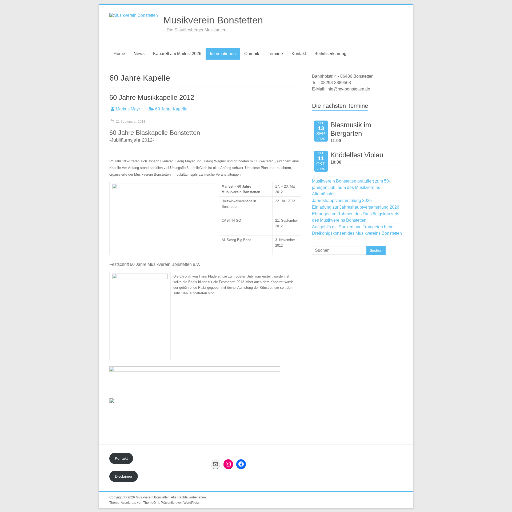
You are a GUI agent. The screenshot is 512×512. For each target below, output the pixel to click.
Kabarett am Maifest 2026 (177, 53)
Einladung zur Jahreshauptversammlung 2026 (355, 207)
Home (119, 53)
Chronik (251, 53)
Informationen (223, 53)
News (139, 53)
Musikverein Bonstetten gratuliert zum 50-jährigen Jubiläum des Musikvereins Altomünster (351, 187)
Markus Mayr (128, 109)
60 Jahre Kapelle (171, 109)
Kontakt (298, 53)
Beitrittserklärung (330, 53)
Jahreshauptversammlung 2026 (342, 200)
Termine (275, 53)
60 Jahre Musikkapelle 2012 (151, 97)
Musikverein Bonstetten (213, 20)
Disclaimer (124, 476)
